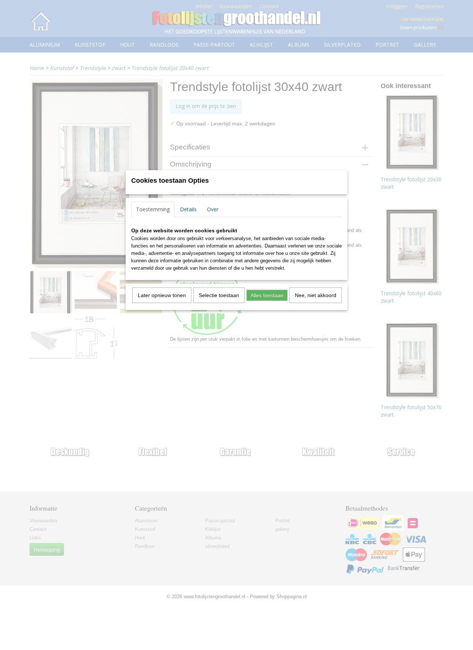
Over (212, 209)
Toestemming (153, 209)
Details (188, 209)
